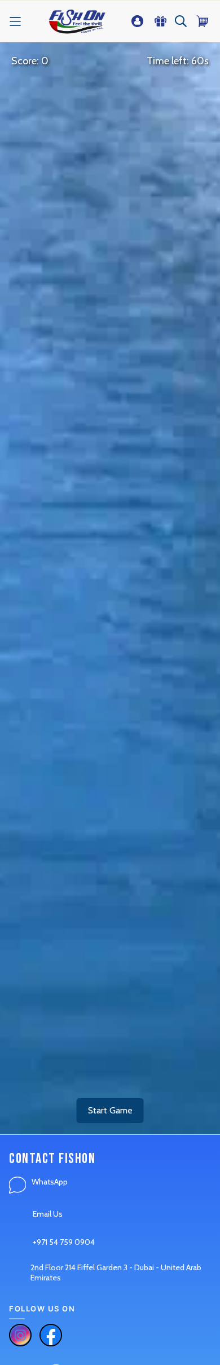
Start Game (110, 1110)
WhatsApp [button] (50, 1182)
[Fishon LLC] (77, 21)
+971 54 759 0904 (64, 1242)
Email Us (48, 1214)
